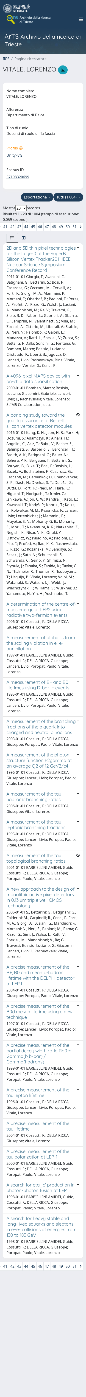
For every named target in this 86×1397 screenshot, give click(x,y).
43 (19, 226)
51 (74, 226)
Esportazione (36, 197)
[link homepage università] (29, 19)
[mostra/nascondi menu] (81, 19)
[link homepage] (18, 8)
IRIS (6, 58)
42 (12, 226)
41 (5, 226)
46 (40, 226)
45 (33, 226)
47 (47, 226)
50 (68, 226)
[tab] (12, 238)
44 (26, 226)
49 (61, 226)
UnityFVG (14, 155)
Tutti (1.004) (67, 197)
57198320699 (17, 177)
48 (54, 226)
